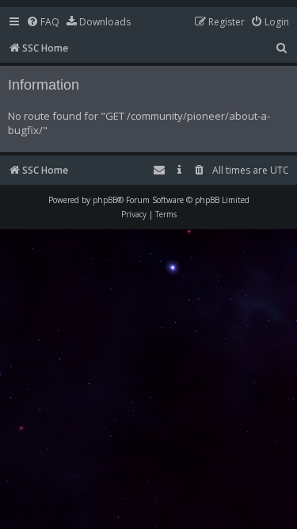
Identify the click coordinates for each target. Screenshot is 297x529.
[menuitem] (42, 22)
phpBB (105, 199)
